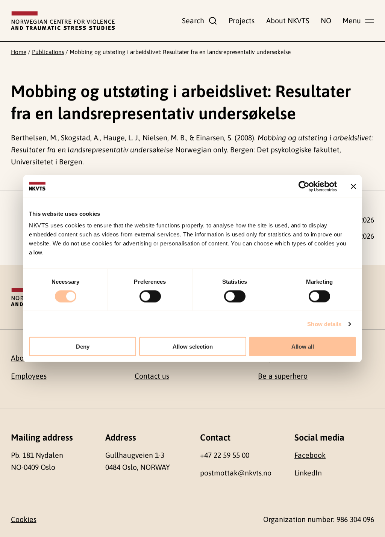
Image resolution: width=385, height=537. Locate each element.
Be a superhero (283, 376)
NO (326, 21)
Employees (29, 376)
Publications (48, 51)
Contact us (152, 376)
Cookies (23, 519)
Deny (82, 346)
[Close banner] (353, 186)
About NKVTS (287, 21)
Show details (324, 323)
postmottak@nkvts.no (235, 473)
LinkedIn (308, 473)
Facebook (310, 455)
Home (18, 51)
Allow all (302, 346)
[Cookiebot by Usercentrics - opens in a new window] (304, 186)
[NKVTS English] (63, 20)
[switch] (150, 296)
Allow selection (193, 346)
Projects (242, 21)
